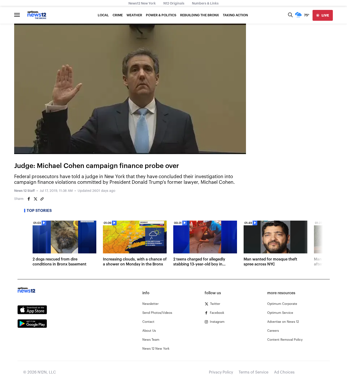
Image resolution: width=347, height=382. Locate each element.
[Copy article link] (42, 199)
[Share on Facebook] (29, 199)
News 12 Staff (24, 191)
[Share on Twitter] (35, 199)
